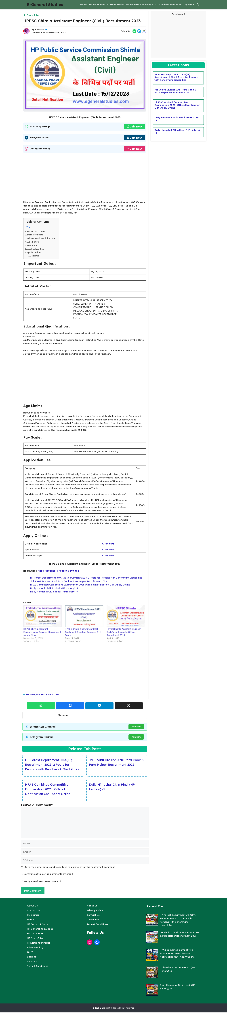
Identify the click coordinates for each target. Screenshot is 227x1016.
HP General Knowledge (139, 4)
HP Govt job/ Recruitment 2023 (42, 694)
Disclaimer (33, 914)
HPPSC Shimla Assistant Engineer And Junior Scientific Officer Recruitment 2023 (124, 632)
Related (35, 256)
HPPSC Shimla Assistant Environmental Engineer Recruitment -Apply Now (42, 632)
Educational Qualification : (41, 238)
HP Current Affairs (37, 924)
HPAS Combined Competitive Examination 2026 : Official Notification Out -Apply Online (80, 584)
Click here (108, 543)
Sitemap (32, 956)
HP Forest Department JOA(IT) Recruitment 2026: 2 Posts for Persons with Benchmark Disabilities (86, 577)
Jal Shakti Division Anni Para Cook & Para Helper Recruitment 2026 (68, 581)
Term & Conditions (37, 965)
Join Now (136, 126)
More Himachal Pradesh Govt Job (58, 570)
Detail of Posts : (35, 234)
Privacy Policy (35, 947)
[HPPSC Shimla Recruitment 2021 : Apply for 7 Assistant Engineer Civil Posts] (84, 616)
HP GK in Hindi (35, 933)
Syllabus (189, 4)
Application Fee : (36, 249)
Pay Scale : (33, 245)
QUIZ (30, 952)
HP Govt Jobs (97, 4)
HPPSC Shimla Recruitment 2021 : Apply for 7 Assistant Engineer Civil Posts (83, 632)
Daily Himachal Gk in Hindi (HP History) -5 (54, 588)
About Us (32, 905)
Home (83, 4)
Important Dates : (36, 231)
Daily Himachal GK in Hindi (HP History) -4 (54, 591)
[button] (197, 4)
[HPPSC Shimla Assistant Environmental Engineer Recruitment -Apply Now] (42, 616)
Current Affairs (115, 4)
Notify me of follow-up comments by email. (48, 873)
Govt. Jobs (33, 15)
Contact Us (33, 910)
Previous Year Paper (170, 4)
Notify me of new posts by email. (42, 881)
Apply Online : (34, 252)
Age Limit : (33, 241)
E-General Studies (45, 4)
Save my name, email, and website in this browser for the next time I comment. (70, 866)
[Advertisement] (84, 177)
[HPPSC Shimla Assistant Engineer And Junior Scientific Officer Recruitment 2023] (126, 616)
